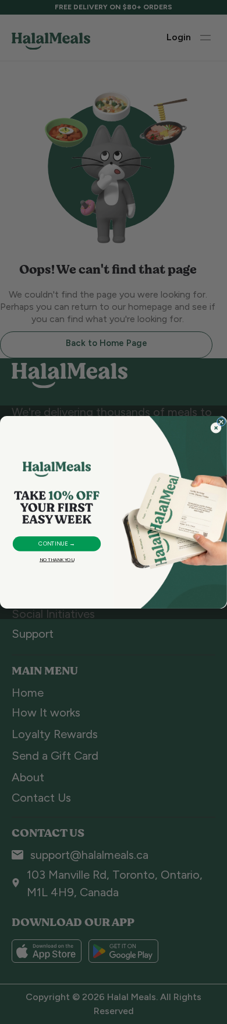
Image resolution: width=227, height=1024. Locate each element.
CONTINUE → (56, 543)
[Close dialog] (221, 422)
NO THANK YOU (57, 559)
